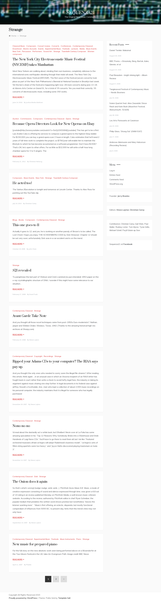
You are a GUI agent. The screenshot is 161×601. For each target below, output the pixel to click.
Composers (31, 46)
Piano (78, 539)
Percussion (26, 51)
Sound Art (47, 51)
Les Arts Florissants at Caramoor (124, 120)
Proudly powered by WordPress (23, 598)
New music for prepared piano (35, 544)
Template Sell (64, 598)
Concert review (44, 46)
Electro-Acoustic (30, 49)
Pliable (28, 565)
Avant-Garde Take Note (30, 316)
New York (17, 51)
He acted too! (22, 183)
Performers (37, 51)
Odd (36, 476)
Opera (68, 119)
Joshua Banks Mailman (34, 102)
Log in (112, 170)
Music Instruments (67, 539)
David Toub (33, 294)
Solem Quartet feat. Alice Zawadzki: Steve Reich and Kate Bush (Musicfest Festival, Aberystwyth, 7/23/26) (128, 106)
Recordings (48, 356)
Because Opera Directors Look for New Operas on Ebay (53, 124)
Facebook (127, 244)
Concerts (55, 46)
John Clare (32, 249)
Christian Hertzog (35, 161)
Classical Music (19, 46)
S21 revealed (22, 270)
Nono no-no (21, 426)
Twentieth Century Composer (74, 51)
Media (82, 49)
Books (21, 220)
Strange (56, 51)
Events (41, 49)
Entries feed (114, 175)
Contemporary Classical (83, 46)
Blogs (15, 220)
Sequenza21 (80, 13)
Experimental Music (53, 49)
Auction (16, 119)
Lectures (74, 49)
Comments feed (116, 179)
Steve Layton (34, 340)
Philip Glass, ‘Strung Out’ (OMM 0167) (125, 131)
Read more (18, 97)
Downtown (17, 49)
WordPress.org (116, 184)
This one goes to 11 (26, 225)
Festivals (66, 49)
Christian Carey (30, 203)
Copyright (38, 356)
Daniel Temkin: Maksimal (120, 50)
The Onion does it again (30, 482)
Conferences (66, 46)
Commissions (26, 119)
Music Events (91, 49)
